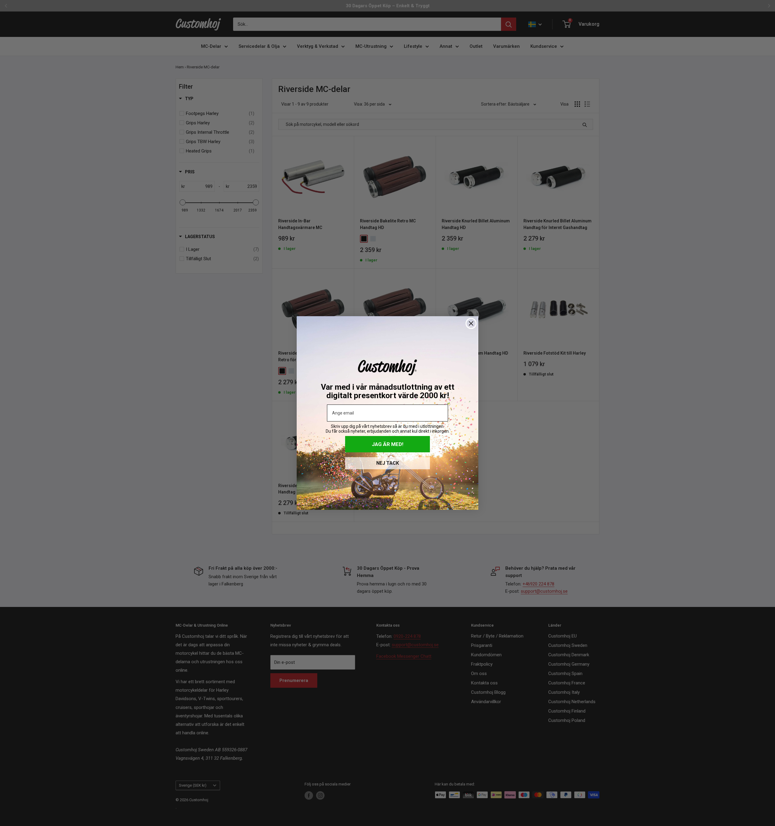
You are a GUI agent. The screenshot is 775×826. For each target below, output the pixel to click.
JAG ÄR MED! (388, 444)
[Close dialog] (471, 323)
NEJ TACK (387, 463)
